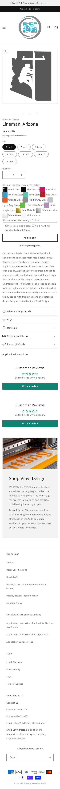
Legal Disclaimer (15, 662)
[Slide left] (23, 113)
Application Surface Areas (19, 641)
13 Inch (25, 154)
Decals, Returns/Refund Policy (22, 595)
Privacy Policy (13, 669)
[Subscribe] (49, 757)
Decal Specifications (16, 569)
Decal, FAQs (12, 577)
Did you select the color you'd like (20, 220)
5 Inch (9, 147)
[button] (4, 27)
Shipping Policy (14, 602)
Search (9, 562)
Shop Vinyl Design (26, 783)
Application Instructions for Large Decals (27, 634)
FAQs (8, 676)
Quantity (6, 168)
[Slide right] (37, 113)
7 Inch (24, 147)
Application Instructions (15, 354)
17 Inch (10, 161)
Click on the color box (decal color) (21, 184)
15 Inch (41, 154)
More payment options (30, 245)
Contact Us (12, 702)
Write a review (30, 386)
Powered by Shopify (39, 783)
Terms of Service (14, 683)
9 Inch (38, 147)
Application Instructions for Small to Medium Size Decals (29, 625)
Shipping (5, 136)
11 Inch (9, 154)
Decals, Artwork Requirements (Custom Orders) (26, 586)
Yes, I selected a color (19, 225)
